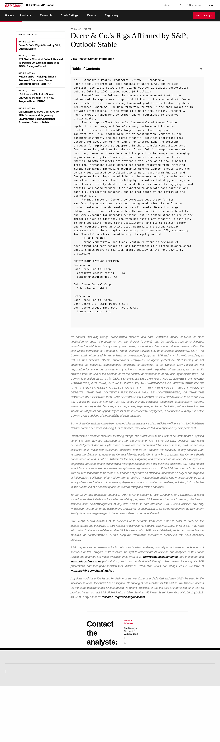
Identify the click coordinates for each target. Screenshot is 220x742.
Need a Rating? (204, 15)
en (179, 5)
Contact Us (194, 5)
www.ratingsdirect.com (86, 561)
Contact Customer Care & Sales (126, 698)
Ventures (9, 707)
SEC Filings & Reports (68, 712)
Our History (10, 703)
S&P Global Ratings (19, 665)
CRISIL (116, 677)
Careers (169, 698)
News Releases (66, 703)
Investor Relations (67, 698)
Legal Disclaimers (82, 726)
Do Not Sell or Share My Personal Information (176, 726)
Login (211, 5)
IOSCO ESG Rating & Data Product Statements (186, 712)
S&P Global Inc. (16, 686)
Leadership (171, 707)
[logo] (14, 5)
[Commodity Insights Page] (112, 651)
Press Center (11, 712)
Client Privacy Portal (145, 726)
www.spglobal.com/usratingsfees (92, 570)
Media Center (65, 677)
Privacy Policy (127, 726)
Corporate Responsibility (177, 703)
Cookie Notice (112, 726)
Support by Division (121, 703)
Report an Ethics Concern (124, 707)
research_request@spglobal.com (123, 597)
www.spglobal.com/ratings (160, 556)
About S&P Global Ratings (16, 677)
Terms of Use (98, 726)
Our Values (10, 698)
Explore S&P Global (41, 5)
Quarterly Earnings (67, 707)
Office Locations (120, 712)
